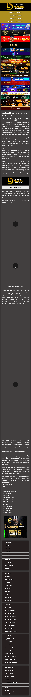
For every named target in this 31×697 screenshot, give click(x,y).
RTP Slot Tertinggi (9, 679)
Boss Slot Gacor (9, 636)
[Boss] (15, 527)
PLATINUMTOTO (9, 566)
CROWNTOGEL (8, 582)
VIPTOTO (7, 569)
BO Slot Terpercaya (10, 610)
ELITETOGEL (8, 560)
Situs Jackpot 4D (9, 670)
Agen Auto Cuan (9, 645)
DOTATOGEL (8, 542)
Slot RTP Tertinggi (9, 691)
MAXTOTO (7, 576)
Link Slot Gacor (9, 688)
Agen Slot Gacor (9, 673)
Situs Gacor (8, 607)
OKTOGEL (7, 551)
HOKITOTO (7, 604)
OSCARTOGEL (8, 585)
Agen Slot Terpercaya (10, 622)
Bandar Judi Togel (9, 653)
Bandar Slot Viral (9, 642)
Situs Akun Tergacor (10, 625)
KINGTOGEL (8, 600)
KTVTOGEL (7, 548)
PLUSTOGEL (8, 597)
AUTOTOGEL (8, 554)
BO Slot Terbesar (9, 694)
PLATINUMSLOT (9, 579)
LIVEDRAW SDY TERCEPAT (15, 18)
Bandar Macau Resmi (10, 659)
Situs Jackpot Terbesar (11, 648)
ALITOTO (7, 594)
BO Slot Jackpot (9, 628)
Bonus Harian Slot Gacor (11, 631)
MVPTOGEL (7, 557)
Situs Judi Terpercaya (10, 619)
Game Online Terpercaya (11, 682)
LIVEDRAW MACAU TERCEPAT (15, 21)
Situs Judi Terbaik (9, 613)
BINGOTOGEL (8, 588)
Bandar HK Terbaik (9, 685)
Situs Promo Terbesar (10, 656)
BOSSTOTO (7, 573)
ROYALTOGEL (8, 563)
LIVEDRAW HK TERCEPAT (15, 12)
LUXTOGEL (7, 591)
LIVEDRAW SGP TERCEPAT (15, 15)
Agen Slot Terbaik (9, 650)
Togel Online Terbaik (10, 639)
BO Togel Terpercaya (10, 616)
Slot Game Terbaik (9, 676)
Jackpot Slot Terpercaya (11, 662)
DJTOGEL (7, 545)
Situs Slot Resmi (9, 667)
